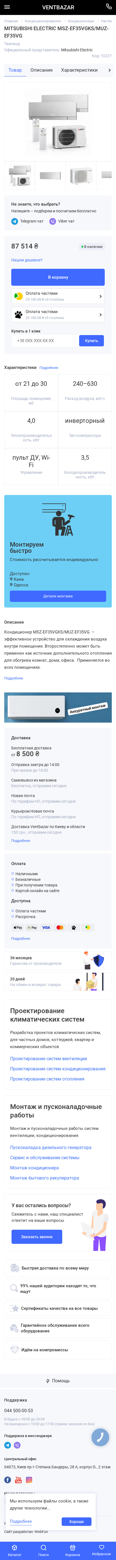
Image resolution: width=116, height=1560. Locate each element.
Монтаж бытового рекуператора (44, 1178)
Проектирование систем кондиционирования (58, 1068)
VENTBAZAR (58, 7)
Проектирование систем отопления (47, 1079)
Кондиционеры (81, 21)
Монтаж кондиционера (34, 1167)
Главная (11, 21)
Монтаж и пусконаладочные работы (56, 1111)
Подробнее (20, 841)
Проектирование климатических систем (47, 1015)
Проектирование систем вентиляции (48, 1058)
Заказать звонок (37, 1237)
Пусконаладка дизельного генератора (51, 1147)
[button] (109, 70)
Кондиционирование (43, 21)
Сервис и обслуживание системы (44, 1157)
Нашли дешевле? (27, 260)
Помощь (60, 1380)
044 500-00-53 (18, 1410)
